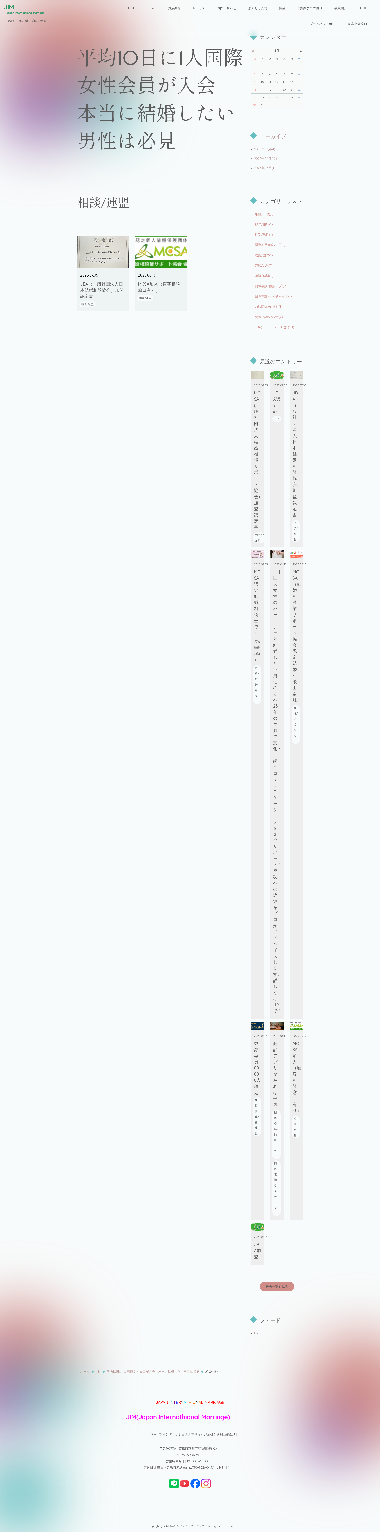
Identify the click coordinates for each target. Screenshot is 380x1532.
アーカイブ (273, 136)
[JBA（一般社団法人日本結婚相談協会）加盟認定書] (103, 252)
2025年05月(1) (264, 168)
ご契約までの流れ (309, 8)
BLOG (363, 8)
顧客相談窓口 (357, 24)
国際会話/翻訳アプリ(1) (272, 286)
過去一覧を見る (277, 1286)
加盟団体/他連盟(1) (268, 307)
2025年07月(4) (264, 149)
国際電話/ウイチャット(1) (273, 296)
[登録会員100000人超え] (257, 1026)
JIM (98, 1372)
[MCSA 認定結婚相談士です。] (257, 554)
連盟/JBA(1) (263, 265)
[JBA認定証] (277, 375)
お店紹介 (174, 8)
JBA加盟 (257, 1251)
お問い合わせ (226, 8)
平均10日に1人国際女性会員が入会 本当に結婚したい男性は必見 (153, 1372)
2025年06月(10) (265, 159)
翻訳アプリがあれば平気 (275, 1074)
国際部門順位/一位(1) (270, 245)
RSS (257, 1333)
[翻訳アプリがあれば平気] (277, 1026)
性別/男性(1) (264, 235)
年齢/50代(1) (264, 214)
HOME (131, 8)
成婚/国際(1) (264, 255)
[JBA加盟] (257, 1227)
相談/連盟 (87, 304)
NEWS (151, 8)
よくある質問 (257, 8)
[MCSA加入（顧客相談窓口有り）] (161, 252)
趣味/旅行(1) (264, 224)
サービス (199, 8)
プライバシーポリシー (322, 26)
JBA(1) (259, 327)
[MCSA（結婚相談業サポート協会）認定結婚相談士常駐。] (296, 554)
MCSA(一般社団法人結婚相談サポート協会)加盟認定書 (257, 460)
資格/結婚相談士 (257, 684)
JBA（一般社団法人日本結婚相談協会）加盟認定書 (102, 290)
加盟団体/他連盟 (257, 1116)
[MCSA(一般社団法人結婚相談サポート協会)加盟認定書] (257, 375)
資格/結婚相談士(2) (269, 317)
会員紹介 (340, 8)
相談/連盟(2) (264, 276)
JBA (276, 419)
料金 (282, 8)
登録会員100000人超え (257, 1068)
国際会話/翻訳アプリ (276, 1135)
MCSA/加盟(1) (284, 327)
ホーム (85, 1372)
